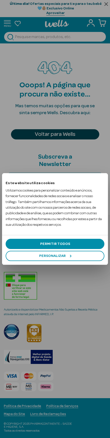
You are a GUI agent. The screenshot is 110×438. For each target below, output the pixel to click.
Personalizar (52, 256)
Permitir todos (55, 244)
